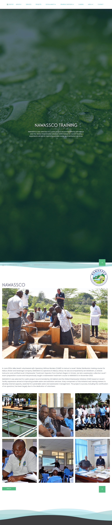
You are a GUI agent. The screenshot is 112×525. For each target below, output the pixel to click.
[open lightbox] (19, 415)
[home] (10, 4)
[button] (19, 4)
